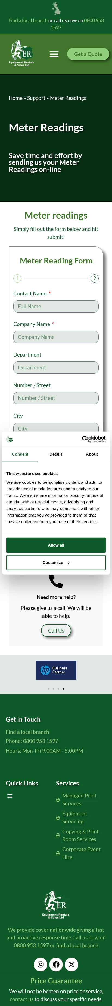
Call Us (56, 630)
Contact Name (30, 293)
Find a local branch (28, 20)
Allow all (56, 544)
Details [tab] (56, 454)
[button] (54, 54)
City (18, 416)
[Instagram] (40, 964)
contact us (21, 999)
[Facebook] (56, 964)
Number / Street (32, 385)
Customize (53, 562)
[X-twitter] (71, 964)
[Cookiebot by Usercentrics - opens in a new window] (82, 439)
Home (16, 98)
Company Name (32, 324)
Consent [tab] (20, 454)
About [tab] (92, 454)
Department (27, 355)
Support (36, 98)
